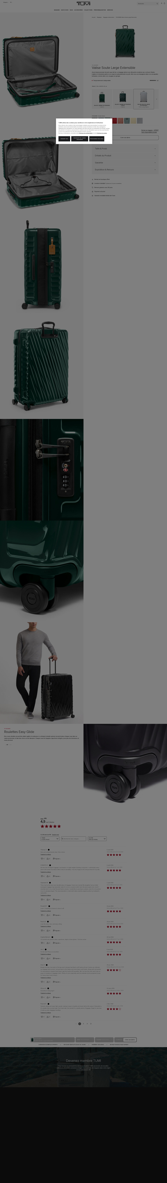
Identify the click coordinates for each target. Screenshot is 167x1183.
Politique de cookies (102, 133)
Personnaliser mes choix (96, 138)
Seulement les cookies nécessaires (80, 138)
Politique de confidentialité (85, 133)
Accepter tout (64, 138)
